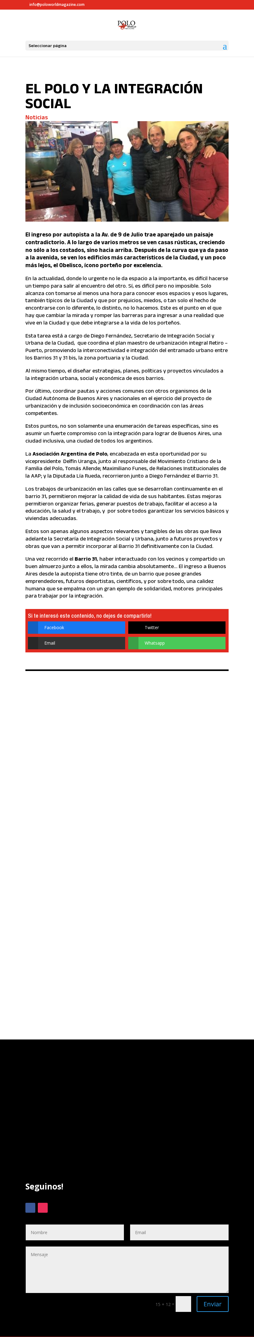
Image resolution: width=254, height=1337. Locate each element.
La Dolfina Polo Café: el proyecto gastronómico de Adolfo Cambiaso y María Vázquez (121, 798)
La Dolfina (109, 820)
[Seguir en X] (55, 1208)
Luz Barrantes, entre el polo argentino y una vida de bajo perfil (121, 714)
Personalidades (68, 736)
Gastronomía (82, 820)
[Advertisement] (127, 1122)
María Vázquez (138, 820)
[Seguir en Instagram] (43, 1208)
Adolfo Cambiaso (48, 820)
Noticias (36, 117)
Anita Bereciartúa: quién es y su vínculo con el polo (111, 954)
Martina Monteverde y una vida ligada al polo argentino (119, 878)
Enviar (213, 1304)
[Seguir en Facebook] (30, 1208)
